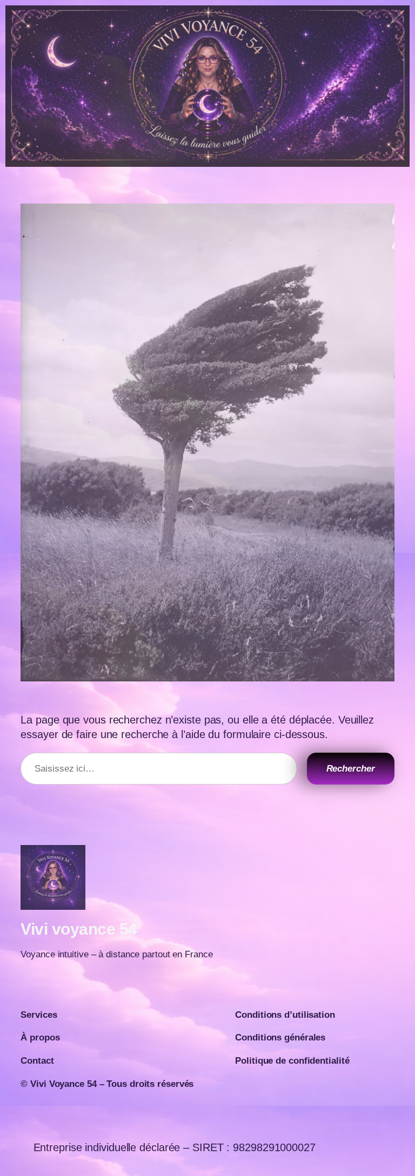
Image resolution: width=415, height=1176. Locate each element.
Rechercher (350, 768)
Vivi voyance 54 (79, 929)
